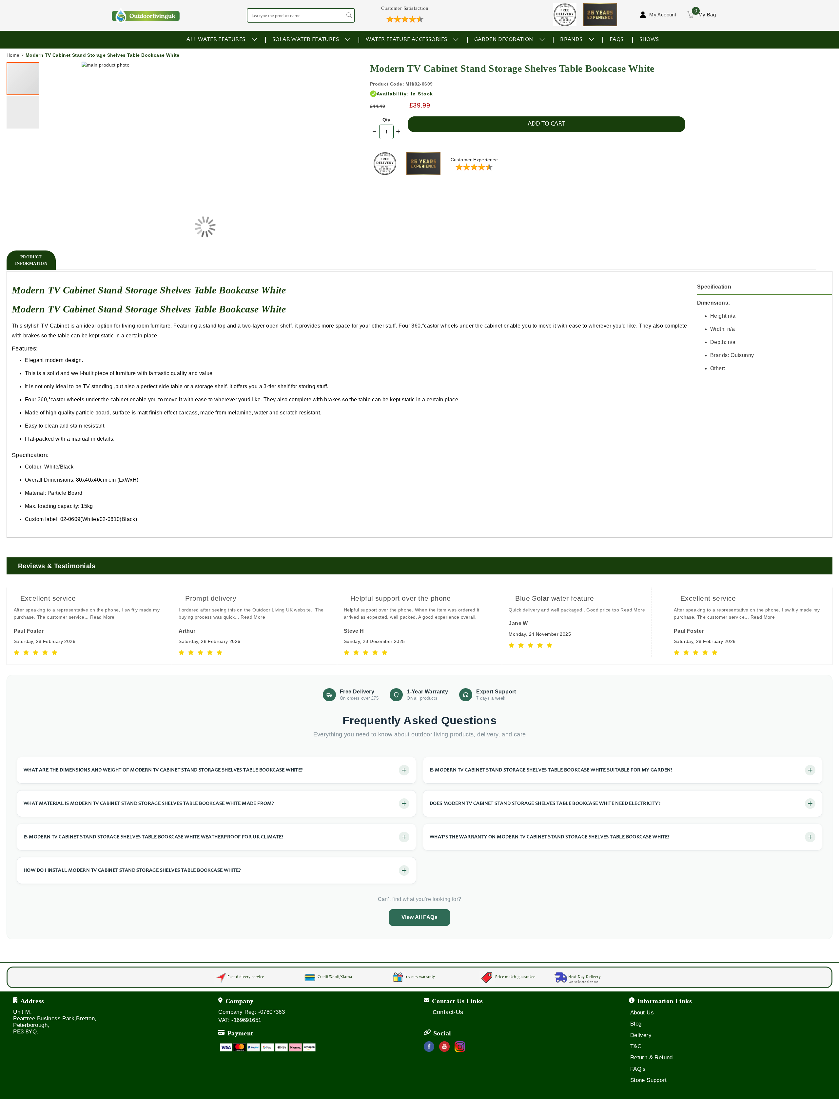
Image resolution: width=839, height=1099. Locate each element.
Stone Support (648, 1080)
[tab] (31, 260)
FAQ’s (638, 1069)
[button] (324, 227)
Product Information (31, 260)
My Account (662, 14)
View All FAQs (419, 917)
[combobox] (301, 15)
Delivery (641, 1035)
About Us (642, 1012)
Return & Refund (651, 1057)
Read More (87, 617)
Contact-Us (448, 1012)
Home (13, 55)
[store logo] (145, 15)
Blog (636, 1024)
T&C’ (636, 1046)
